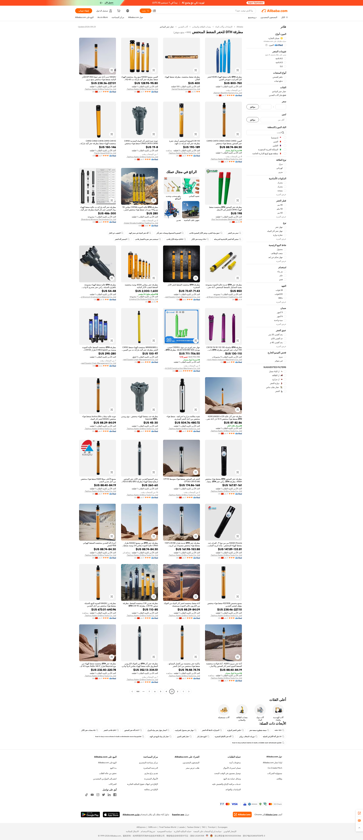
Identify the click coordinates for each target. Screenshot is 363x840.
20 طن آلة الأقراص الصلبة (272, 736)
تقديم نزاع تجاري (151, 773)
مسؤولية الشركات (274, 773)
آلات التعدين (183, 27)
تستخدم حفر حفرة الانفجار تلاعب (146, 239)
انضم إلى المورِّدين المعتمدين (105, 779)
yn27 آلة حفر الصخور (131, 730)
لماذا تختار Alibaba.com (272, 762)
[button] (154, 10)
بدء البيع (113, 768)
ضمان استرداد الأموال (232, 768)
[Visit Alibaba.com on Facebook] (115, 794)
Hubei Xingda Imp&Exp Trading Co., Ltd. (141, 223)
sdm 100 (278, 730)
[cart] (118, 11)
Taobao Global (193, 827)
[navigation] (266, 359)
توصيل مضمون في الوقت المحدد (227, 773)
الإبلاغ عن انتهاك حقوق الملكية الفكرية (142, 784)
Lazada (182, 827)
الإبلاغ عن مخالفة (151, 789)
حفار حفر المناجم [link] (167, 27)
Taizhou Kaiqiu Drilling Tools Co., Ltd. (142, 89)
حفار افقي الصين (183, 736)
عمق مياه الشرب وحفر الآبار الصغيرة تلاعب (204, 233)
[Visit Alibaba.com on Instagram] (98, 794)
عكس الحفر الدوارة (234, 730)
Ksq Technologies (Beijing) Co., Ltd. (226, 219)
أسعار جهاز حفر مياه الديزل (157, 730)
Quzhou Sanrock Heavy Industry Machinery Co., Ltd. (223, 359)
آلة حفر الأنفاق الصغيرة (223, 736)
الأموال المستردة (151, 779)
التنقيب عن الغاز (115, 233)
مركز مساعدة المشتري (148, 762)
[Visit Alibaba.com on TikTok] (86, 794)
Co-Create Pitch (275, 768)
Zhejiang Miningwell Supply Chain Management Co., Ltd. (181, 297)
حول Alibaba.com (274, 756)
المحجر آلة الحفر (121, 239)
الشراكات (113, 784)
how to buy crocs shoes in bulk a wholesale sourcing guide (118, 736)
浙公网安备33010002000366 (228, 836)
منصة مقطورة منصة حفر (257, 730)
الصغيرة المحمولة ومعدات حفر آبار (169, 233)
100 (137, 691)
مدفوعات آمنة (235, 762)
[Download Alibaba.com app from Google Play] (90, 814)
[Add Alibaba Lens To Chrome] (242, 814)
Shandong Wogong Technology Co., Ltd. (98, 219)
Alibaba (240, 27)
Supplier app (178, 814)
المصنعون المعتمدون (191, 762)
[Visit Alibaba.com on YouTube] (92, 794)
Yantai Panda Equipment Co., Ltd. (185, 89)
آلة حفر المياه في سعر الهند (138, 233)
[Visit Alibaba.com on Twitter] (103, 794)
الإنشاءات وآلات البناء (223, 27)
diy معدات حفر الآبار (88, 730)
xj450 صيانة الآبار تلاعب (174, 239)
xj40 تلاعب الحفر (110, 730)
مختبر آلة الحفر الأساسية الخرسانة (226, 239)
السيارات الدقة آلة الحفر (210, 730)
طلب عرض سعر (192, 768)
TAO (203, 827)
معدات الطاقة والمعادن (201, 27)
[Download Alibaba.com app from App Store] (111, 814)
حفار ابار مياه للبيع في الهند (159, 736)
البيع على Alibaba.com (107, 762)
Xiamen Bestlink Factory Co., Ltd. (227, 93)
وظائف (279, 779)
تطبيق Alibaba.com (131, 814)
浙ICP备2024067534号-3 (254, 836)
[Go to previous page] (188, 691)
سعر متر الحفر (233, 233)
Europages (222, 827)
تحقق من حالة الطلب (108, 773)
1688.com (152, 827)
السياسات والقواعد (233, 789)
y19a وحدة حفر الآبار (198, 239)
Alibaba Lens (271, 814)
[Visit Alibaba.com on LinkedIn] (109, 794)
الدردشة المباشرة (150, 768)
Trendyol (212, 827)
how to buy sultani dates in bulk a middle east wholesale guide (256, 743)
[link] (359, 813)
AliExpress (141, 827)
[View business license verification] (207, 835)
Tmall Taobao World (167, 827)
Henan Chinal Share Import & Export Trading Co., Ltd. (223, 297)
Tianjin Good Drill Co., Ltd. (105, 153)
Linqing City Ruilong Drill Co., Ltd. (143, 299)
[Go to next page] (132, 691)
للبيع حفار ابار (202, 736)
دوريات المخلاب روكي (247, 736)
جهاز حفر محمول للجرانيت (184, 730)
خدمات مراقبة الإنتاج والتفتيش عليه (226, 784)
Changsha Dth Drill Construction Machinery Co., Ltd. (181, 368)
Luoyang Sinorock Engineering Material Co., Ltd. (97, 297)
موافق (252, 107)
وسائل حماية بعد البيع (232, 779)
